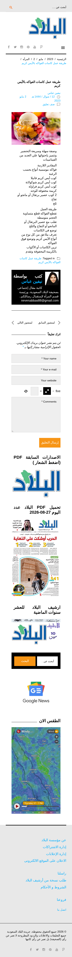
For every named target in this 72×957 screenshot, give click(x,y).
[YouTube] (35, 47)
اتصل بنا (61, 909)
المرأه (26, 59)
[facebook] (9, 47)
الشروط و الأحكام (53, 887)
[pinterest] (28, 47)
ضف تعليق (49, 104)
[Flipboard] (41, 47)
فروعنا (61, 900)
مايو (41, 59)
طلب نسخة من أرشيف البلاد (46, 880)
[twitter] (15, 47)
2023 (50, 59)
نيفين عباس (54, 92)
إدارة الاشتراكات (54, 847)
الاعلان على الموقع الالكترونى (45, 861)
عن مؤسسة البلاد (53, 840)
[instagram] (22, 47)
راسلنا (62, 873)
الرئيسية (61, 59)
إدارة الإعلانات (56, 854)
